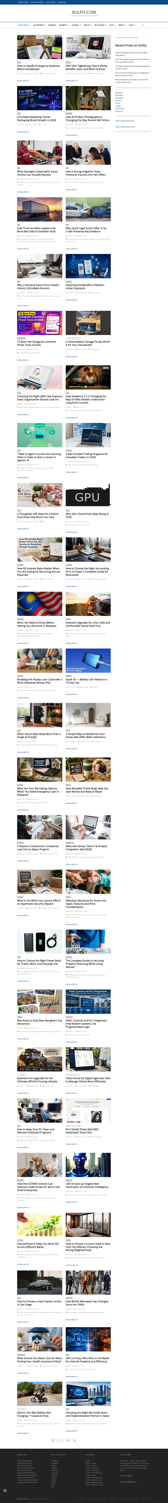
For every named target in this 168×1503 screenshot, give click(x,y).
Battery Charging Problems (27, 1424)
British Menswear (87, 1312)
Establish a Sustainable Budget (77, 975)
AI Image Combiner (25, 745)
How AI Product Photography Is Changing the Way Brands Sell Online (87, 118)
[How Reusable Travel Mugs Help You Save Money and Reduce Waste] (88, 769)
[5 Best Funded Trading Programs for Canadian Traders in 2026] (88, 435)
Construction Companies (50, 854)
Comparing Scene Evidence (27, 239)
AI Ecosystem (72, 1195)
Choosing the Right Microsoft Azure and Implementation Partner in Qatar (87, 1414)
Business (52, 25)
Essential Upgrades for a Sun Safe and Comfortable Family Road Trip (88, 624)
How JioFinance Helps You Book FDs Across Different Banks (38, 1245)
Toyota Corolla (28, 1315)
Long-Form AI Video (87, 410)
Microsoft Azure (101, 1424)
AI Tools (86, 128)
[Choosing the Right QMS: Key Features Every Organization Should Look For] (39, 377)
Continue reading (25, 81)
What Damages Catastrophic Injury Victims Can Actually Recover (37, 173)
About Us (81, 1498)
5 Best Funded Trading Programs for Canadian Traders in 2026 (87, 455)
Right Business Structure (32, 636)
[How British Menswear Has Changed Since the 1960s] (88, 1282)
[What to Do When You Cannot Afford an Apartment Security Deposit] (39, 882)
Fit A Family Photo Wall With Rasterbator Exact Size (82, 1131)
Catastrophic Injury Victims (27, 182)
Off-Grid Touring (47, 1086)
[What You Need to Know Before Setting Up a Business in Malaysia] (39, 604)
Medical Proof (99, 182)
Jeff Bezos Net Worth (24, 1463)
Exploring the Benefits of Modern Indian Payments (85, 286)
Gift (43, 521)
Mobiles (69, 675)
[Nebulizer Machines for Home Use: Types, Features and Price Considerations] (88, 882)
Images (118, 106)
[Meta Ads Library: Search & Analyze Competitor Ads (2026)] (88, 827)
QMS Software (23, 407)
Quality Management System (51, 407)
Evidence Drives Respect (43, 296)
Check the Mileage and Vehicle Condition (31, 1312)
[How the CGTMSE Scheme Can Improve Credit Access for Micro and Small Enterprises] (39, 1165)
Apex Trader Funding (74, 465)
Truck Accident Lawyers (48, 241)
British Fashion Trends (75, 1312)
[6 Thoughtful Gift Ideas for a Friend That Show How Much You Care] (39, 495)
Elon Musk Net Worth (25, 1461)
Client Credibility (73, 182)
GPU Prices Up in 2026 (82, 525)
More (131, 25)
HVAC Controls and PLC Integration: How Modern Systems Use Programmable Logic (86, 1023)
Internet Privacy (73, 1369)
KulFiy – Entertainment (94, 1473)
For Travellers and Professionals (29, 971)
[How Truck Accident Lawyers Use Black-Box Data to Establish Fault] (39, 209)
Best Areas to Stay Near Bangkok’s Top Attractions (39, 1022)
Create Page (61, 2)
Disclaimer (113, 1498)
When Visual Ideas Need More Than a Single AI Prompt (39, 735)
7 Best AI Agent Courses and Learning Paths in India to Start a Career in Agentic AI (39, 457)
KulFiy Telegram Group (94, 1482)
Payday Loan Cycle (38, 690)
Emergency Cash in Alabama (39, 802)
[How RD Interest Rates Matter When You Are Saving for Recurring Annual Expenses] (39, 549)
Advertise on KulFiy (37, 2)
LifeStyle (69, 1297)
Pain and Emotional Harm (45, 182)
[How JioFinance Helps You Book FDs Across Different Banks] (39, 1225)
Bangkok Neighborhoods (43, 1031)
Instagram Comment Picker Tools (29, 353)
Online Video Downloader (125, 121)
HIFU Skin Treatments (97, 73)
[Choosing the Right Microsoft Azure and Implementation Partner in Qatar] (88, 1394)
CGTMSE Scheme (24, 1198)
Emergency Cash (24, 802)
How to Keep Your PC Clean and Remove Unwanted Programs (35, 1131)
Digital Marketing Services (125, 127)
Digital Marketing (73, 1074)
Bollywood (119, 95)
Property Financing (93, 975)
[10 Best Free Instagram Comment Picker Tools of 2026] (39, 323)
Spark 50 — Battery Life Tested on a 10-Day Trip (86, 681)
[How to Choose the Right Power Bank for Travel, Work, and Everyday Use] (39, 942)
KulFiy (88, 1461)
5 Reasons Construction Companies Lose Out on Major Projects (38, 847)
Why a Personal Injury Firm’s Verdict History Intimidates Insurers (38, 286)
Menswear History (99, 1312)
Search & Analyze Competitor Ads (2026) (91, 857)
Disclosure (123, 1498)
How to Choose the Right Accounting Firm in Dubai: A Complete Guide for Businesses (87, 571)
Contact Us (91, 1498)
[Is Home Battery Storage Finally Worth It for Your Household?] (88, 323)
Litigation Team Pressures (87, 182)
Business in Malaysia (25, 633)
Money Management (25, 690)
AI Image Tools (36, 745)
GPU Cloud (71, 525)
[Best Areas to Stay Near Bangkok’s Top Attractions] (39, 1002)
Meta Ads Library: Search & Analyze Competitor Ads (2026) (86, 847)
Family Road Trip (73, 633)
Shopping (118, 93)
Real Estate (100, 25)
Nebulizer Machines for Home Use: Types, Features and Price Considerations (86, 904)
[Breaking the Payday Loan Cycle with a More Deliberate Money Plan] (39, 661)
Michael (21, 124)
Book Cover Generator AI (49, 745)
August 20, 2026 (81, 911)
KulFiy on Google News (94, 1477)
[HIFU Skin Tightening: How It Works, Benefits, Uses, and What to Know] (88, 47)
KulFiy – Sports (91, 1465)
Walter (20, 404)
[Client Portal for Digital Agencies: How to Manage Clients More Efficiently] (88, 1059)
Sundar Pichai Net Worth (26, 1468)
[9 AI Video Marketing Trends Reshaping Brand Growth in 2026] (39, 98)
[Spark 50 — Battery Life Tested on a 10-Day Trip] (88, 661)
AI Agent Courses (24, 468)
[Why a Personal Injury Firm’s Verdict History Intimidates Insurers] (39, 266)
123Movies (119, 108)
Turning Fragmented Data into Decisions (96, 1195)
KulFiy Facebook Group (94, 1480)
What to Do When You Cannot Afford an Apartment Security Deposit (38, 902)
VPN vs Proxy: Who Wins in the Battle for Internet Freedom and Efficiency (87, 1359)
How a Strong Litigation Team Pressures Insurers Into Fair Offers (86, 173)
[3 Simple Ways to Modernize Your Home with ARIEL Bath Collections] (88, 715)
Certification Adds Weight (27, 296)
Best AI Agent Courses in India (40, 468)
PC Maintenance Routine (47, 1140)
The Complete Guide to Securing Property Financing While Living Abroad (85, 964)
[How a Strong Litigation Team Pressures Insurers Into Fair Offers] (88, 152)
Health (87, 25)
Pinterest (54, 1475)
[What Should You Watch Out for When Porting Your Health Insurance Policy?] (39, 1339)
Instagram (55, 1463)
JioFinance (22, 1255)
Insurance (21, 1354)
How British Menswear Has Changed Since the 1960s (87, 1303)
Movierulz (119, 111)
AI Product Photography (75, 128)
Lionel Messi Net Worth (25, 1477)
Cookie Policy (134, 1498)
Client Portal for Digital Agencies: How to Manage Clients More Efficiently (88, 1079)
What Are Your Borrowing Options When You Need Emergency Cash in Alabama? (38, 791)
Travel (121, 25)
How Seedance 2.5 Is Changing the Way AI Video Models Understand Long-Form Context (86, 399)
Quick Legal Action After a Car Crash (89, 239)
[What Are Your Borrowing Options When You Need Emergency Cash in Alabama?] (39, 769)
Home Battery (95, 349)
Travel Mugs (97, 796)
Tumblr (54, 1477)
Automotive (21, 1074)
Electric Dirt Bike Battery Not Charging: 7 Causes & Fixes (34, 1414)
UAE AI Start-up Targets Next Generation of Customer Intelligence (87, 1185)
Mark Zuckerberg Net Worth (27, 1482)
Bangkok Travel (56, 1031)
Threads (54, 1468)
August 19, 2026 (79, 1420)
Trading (69, 450)
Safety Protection (26, 974)
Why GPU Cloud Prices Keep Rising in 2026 (87, 515)
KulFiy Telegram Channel (95, 1485)
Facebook (54, 1461)
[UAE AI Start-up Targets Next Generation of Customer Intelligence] (88, 1165)
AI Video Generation (74, 410)
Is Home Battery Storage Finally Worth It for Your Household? (88, 343)
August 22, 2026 (33, 73)
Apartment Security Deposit (49, 908)
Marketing (21, 338)
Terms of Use (145, 1498)
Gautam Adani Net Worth (26, 1473)
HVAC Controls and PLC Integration (79, 1035)
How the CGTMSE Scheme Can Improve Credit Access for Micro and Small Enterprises (38, 1187)
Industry (69, 1016)
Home (68, 730)
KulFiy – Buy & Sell (92, 1470)
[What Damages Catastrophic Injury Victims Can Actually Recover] (39, 152)
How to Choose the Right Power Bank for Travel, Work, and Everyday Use (39, 962)
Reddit (53, 1480)
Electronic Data (72, 239)
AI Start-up (80, 1195)
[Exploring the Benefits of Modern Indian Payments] (88, 266)
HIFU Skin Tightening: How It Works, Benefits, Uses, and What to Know (87, 67)
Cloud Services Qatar (74, 1424)
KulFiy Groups (91, 1475)
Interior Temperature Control (88, 633)
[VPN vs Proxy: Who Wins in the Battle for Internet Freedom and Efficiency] (88, 1339)
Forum (117, 103)
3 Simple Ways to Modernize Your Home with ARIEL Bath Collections (85, 735)
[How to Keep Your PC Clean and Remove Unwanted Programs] (39, 1110)
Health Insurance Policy (49, 1366)
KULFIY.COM (84, 12)
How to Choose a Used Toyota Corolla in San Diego (39, 1303)
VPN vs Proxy (92, 1369)
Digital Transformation (88, 1424)
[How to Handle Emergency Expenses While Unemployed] (39, 47)
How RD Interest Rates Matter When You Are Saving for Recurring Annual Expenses (38, 571)
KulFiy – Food (91, 1463)
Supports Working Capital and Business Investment (36, 1199)
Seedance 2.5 (98, 410)
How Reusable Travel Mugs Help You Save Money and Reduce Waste (87, 790)
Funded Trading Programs (89, 465)
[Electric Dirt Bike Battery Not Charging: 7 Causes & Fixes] (39, 1394)
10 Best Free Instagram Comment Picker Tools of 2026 (36, 343)
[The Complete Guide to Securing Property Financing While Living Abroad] (88, 942)
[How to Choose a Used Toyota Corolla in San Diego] (39, 1282)
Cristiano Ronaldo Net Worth (27, 1480)
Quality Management (35, 407)
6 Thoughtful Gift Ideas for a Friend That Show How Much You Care (37, 515)
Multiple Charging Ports (47, 971)
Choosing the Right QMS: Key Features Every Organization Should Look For (39, 397)
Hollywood (119, 98)
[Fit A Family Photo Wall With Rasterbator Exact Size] (88, 1110)
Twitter (54, 1465)
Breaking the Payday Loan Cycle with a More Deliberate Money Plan (39, 681)
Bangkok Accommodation (27, 1031)
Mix (52, 1487)
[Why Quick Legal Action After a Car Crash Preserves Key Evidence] (88, 209)
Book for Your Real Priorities (77, 1258)
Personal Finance (50, 690)
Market (118, 100)
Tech (111, 25)
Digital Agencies (96, 1086)
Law (18, 167)
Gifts (19, 510)
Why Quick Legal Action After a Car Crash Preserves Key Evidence (86, 229)
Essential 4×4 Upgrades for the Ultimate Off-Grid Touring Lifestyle (37, 1079)
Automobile (38, 25)
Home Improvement (73, 338)
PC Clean (36, 1140)
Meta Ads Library (73, 857)
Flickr (53, 1485)
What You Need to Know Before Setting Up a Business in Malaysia (36, 624)
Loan (19, 62)
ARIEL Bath (96, 741)
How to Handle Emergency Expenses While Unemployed (38, 67)
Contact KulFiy (50, 2)
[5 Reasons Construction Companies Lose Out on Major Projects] (39, 827)
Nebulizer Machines (87, 915)
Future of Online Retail (96, 128)
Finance (75, 25)
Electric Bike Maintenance (45, 1424)
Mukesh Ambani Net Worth (27, 1475)
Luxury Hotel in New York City (95, 1258)
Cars (19, 1297)
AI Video (44, 124)
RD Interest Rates (47, 579)
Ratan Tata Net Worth (24, 1470)
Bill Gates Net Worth (24, 1465)
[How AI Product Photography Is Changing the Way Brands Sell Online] (88, 98)
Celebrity (63, 25)
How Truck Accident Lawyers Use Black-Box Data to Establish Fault (36, 229)
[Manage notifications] (5, 1490)
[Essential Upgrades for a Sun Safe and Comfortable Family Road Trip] (88, 604)
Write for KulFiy (23, 2)
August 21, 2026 (81, 349)
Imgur (53, 1482)
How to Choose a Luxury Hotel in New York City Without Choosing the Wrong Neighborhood (88, 1247)
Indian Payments (96, 292)
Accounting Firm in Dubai (99, 579)
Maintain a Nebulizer (74, 915)
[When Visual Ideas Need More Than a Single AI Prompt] (39, 715)
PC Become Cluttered (26, 1140)
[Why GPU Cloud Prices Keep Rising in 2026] (88, 495)
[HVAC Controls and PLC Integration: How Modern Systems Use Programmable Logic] (88, 1002)
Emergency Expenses (48, 73)
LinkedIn (54, 1473)
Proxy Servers (82, 1369)
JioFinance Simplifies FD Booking (37, 1255)
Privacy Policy (102, 1498)
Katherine (21, 73)
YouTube (54, 1470)
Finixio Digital (71, 741)
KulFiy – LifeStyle (92, 1468)
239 (69, 1440)
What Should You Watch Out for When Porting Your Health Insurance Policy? (39, 1359)
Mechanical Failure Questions (31, 241)
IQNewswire (71, 687)
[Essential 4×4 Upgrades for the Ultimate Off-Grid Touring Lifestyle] (39, 1059)
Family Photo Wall (96, 1137)
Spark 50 (95, 687)
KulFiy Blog (23, 25)
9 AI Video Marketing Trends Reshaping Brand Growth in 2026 (36, 118)
